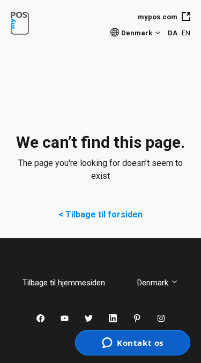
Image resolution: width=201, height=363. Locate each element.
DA (172, 33)
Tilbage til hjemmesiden (72, 283)
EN (186, 33)
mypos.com (157, 17)
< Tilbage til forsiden (100, 214)
